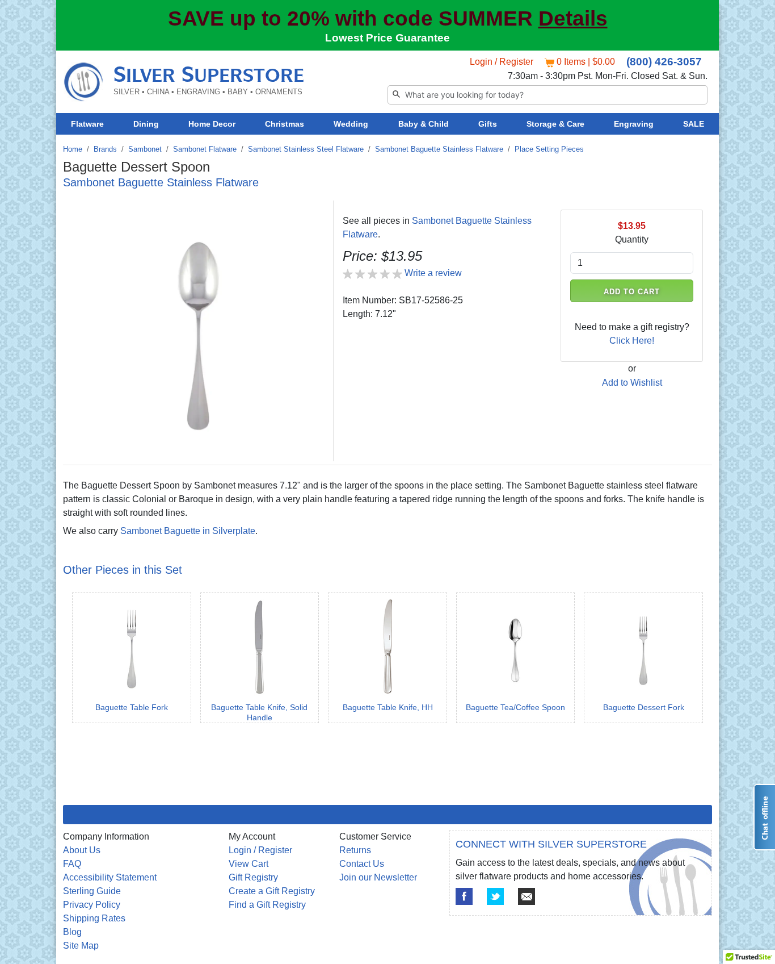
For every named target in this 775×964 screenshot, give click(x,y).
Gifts (487, 123)
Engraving (634, 123)
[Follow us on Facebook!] (464, 896)
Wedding (351, 123)
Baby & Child (423, 123)
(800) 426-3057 (664, 62)
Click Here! (631, 340)
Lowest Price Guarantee (387, 38)
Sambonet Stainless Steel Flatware (306, 149)
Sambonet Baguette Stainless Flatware (439, 149)
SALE (693, 123)
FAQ (72, 864)
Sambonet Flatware (205, 149)
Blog (72, 932)
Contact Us (361, 864)
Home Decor (211, 123)
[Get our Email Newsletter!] (526, 896)
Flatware (87, 123)
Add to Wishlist (632, 382)
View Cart (248, 864)
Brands (105, 149)
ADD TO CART (632, 291)
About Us (81, 850)
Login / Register (501, 61)
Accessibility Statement (110, 877)
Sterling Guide (92, 891)
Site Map (81, 945)
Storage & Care (555, 123)
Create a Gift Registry (272, 891)
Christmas (284, 123)
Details (573, 18)
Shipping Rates (94, 918)
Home (72, 149)
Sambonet (145, 149)
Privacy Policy (91, 904)
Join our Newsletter (378, 877)
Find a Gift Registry (267, 904)
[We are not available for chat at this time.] (764, 817)
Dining (146, 123)
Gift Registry (253, 877)
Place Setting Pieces (549, 149)
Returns (355, 850)
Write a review (433, 273)
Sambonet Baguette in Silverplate (187, 531)
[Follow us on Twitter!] (495, 896)
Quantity (631, 239)
